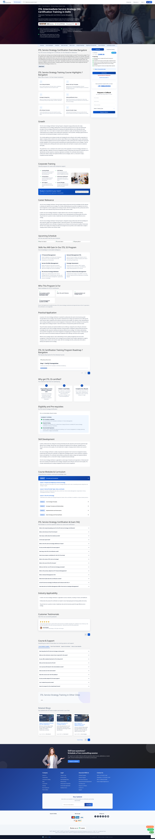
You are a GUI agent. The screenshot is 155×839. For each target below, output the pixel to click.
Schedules (57, 45)
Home (40, 6)
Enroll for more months (103, 77)
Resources (136, 2)
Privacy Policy (63, 777)
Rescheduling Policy (65, 779)
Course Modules (101, 45)
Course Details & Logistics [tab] (44, 646)
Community (44, 783)
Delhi (42, 700)
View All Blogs (80, 739)
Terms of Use (63, 775)
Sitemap (44, 785)
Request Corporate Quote (82, 192)
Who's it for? (72, 45)
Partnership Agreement (65, 785)
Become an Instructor (83, 779)
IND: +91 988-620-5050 (102, 779)
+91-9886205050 (104, 86)
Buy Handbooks (45, 787)
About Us (44, 775)
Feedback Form (64, 787)
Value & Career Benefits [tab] (76, 646)
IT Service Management (46, 6)
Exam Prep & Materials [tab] (55, 646)
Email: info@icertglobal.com (103, 781)
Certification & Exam (111, 45)
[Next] (89, 740)
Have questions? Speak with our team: (104, 83)
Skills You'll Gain (64, 45)
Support (80, 789)
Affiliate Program (82, 775)
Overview (42, 45)
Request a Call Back (73, 761)
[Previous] (86, 740)
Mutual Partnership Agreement (85, 781)
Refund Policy (63, 781)
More (142, 2)
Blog (43, 781)
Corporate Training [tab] (110, 49)
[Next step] (89, 373)
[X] (98, 816)
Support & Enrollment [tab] (65, 646)
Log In (149, 2)
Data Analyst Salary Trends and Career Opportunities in (64, 723)
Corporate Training (46, 779)
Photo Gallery (45, 789)
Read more (41, 66)
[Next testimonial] (89, 634)
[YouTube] (108, 816)
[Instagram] (103, 816)
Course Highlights (49, 45)
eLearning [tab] (98, 49)
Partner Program (82, 777)
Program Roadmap (80, 45)
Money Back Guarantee (65, 783)
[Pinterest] (106, 816)
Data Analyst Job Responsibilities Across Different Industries (44, 724)
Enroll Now (104, 73)
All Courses (18, 2)
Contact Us (81, 787)
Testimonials (45, 777)
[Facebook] (95, 816)
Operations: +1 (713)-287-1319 (103, 777)
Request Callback (104, 112)
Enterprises (128, 2)
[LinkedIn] (100, 816)
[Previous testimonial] (86, 634)
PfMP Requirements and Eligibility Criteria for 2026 (80, 723)
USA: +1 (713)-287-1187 (102, 775)
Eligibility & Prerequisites (91, 45)
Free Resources (82, 783)
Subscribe (88, 804)
